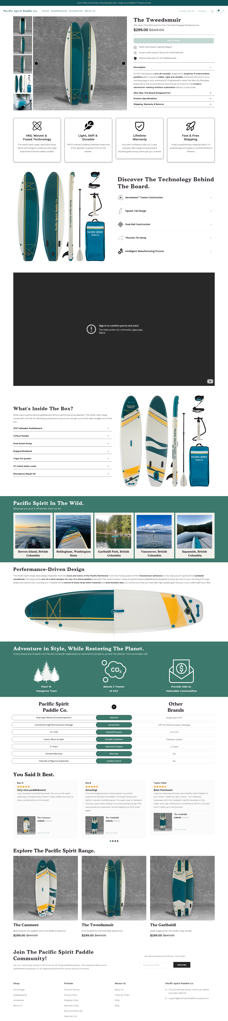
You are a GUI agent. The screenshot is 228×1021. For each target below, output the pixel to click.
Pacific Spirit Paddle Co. (21, 11)
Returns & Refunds (73, 1011)
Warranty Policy (71, 1005)
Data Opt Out (70, 1016)
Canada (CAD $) (187, 11)
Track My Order (122, 995)
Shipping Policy (71, 1000)
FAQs (117, 1000)
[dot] (110, 841)
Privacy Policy (70, 995)
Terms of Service (72, 990)
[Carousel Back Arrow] (36, 63)
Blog (117, 1005)
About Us (17, 1005)
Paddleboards (20, 995)
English (202, 11)
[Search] (223, 11)
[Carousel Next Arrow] (123, 63)
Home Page (19, 990)
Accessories (18, 1000)
